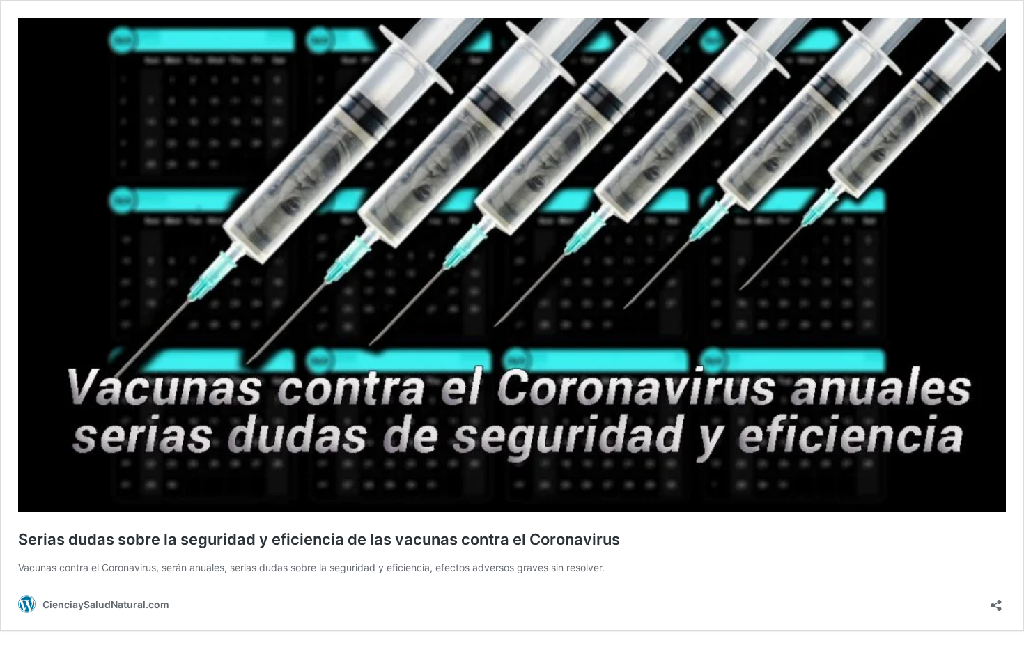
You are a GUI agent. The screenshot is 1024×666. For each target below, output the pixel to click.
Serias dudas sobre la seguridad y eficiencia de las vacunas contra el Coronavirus (319, 539)
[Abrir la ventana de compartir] (996, 601)
